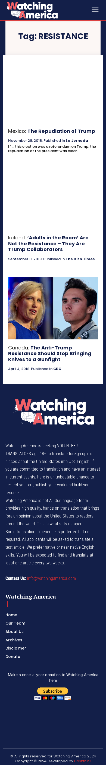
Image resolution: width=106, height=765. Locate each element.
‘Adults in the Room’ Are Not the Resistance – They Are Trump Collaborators (48, 243)
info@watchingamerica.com (51, 578)
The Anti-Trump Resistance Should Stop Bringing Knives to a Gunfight (49, 353)
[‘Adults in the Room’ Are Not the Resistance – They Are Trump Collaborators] (53, 198)
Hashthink (82, 761)
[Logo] (46, 10)
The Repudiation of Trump (61, 131)
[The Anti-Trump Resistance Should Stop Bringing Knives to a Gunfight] (53, 308)
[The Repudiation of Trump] (53, 91)
